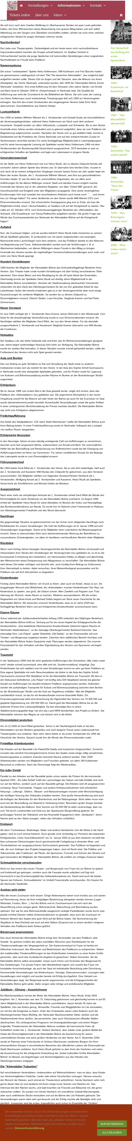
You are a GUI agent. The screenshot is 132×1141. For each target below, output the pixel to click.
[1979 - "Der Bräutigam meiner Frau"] (121, 202)
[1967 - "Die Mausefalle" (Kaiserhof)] (121, 104)
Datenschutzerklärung (29, 1128)
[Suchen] (121, 15)
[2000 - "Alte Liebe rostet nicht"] (121, 234)
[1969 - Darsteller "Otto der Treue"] (121, 167)
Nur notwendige (112, 1124)
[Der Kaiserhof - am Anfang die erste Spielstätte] (121, 30)
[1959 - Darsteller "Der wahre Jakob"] (121, 136)
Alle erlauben (112, 1132)
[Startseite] (21, 5)
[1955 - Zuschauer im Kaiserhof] (121, 72)
